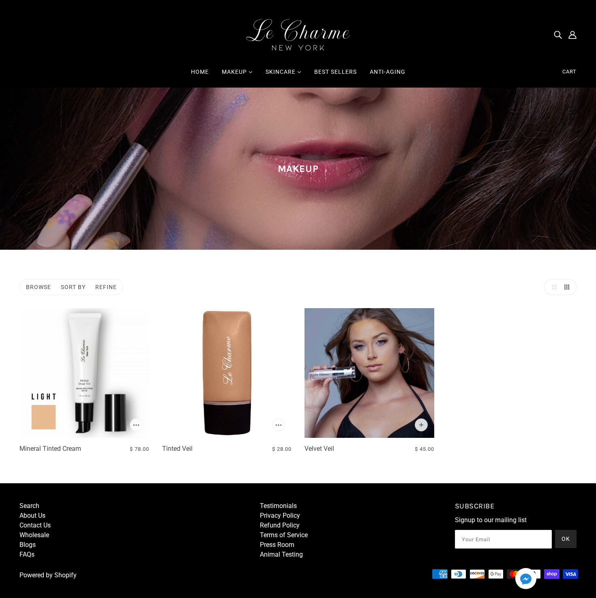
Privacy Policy (280, 515)
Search (29, 506)
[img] (558, 34)
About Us (32, 515)
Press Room (277, 545)
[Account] (572, 34)
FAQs (26, 554)
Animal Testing (281, 554)
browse (38, 287)
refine (106, 287)
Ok (566, 539)
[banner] (298, 34)
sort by (73, 287)
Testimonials (278, 506)
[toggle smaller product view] (568, 287)
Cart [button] (569, 72)
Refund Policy (280, 525)
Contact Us (35, 525)
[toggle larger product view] (552, 287)
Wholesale (34, 535)
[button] (525, 580)
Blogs (27, 545)
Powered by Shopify (48, 575)
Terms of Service (284, 535)
